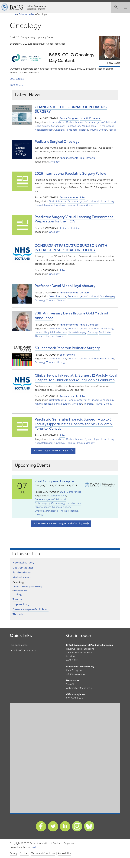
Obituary (84, 292)
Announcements (69, 158)
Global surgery (42, 126)
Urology (103, 129)
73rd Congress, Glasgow (54, 481)
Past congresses (18, 645)
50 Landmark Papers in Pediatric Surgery (67, 348)
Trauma (94, 129)
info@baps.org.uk (75, 674)
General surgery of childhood (100, 122)
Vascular (112, 129)
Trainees (64, 228)
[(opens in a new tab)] (22, 149)
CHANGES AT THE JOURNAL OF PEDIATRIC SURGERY (71, 109)
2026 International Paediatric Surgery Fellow (70, 173)
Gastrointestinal (74, 122)
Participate (72, 129)
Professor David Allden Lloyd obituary (65, 285)
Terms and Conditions (43, 853)
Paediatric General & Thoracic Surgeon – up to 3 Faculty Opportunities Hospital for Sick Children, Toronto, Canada (74, 424)
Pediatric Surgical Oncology (57, 141)
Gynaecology (58, 126)
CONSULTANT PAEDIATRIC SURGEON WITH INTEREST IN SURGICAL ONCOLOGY (71, 248)
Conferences (74, 491)
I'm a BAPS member (90, 118)
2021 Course (17, 79)
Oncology (59, 129)
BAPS (62, 491)
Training (75, 228)
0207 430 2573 (74, 698)
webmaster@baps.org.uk (79, 688)
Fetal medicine (57, 122)
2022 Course (17, 85)
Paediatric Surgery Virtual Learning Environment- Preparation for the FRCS (75, 219)
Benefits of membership (23, 650)
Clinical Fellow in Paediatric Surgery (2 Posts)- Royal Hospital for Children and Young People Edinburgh (76, 378)
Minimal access (106, 126)
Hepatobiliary (73, 126)
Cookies (24, 853)
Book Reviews (87, 158)
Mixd (33, 847)
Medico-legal (89, 126)
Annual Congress (69, 118)
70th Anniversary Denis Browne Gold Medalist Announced (71, 316)
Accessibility (64, 853)
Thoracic (83, 129)
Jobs (82, 197)
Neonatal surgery (44, 129)
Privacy (13, 853)
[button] (125, 7)
